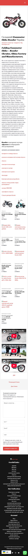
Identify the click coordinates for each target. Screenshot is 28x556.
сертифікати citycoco (7, 191)
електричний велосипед (14, 476)
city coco (14, 501)
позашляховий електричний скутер (14, 510)
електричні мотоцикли (8, 171)
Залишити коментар (7, 42)
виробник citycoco (14, 527)
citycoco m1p (14, 480)
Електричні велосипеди (14, 496)
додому (14, 465)
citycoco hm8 (14, 482)
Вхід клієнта (14, 520)
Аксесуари (4, 175)
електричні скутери (7, 168)
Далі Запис (14, 386)
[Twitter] (12, 553)
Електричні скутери (14, 492)
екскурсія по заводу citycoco (10, 153)
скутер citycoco (14, 535)
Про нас (14, 469)
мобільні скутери (14, 538)
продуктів (17, 42)
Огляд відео (14, 497)
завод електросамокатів (14, 485)
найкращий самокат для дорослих (14, 506)
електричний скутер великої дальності (14, 484)
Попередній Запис (14, 382)
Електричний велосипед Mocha (10, 179)
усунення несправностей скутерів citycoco (13, 157)
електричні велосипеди (8, 164)
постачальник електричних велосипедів (14, 529)
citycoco (4, 161)
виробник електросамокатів (14, 526)
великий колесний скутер (14, 508)
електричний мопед (14, 536)
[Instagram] (15, 553)
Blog (14, 518)
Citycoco (14, 494)
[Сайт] (14, 435)
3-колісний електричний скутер (14, 512)
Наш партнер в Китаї (14, 524)
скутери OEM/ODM (7, 188)
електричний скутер (14, 473)
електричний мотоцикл (14, 478)
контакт (14, 471)
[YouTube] (18, 553)
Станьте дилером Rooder (9, 195)
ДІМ (14, 375)
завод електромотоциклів (14, 531)
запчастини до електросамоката (14, 533)
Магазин (14, 467)
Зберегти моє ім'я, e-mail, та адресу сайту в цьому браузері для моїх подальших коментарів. (12, 442)
